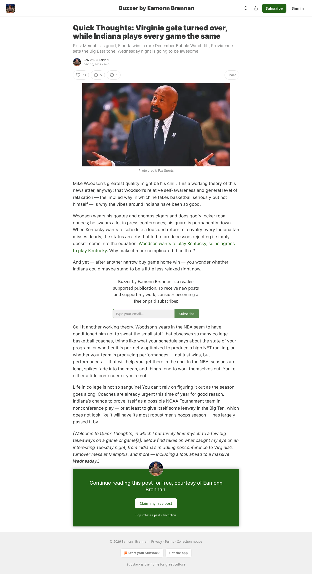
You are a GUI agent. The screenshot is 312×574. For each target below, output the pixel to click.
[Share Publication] (255, 8)
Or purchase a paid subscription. (156, 515)
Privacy (156, 541)
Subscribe (274, 8)
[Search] (245, 8)
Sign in (298, 8)
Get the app (178, 553)
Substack (133, 564)
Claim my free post (156, 503)
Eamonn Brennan (96, 59)
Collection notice (189, 541)
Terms (169, 541)
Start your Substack (144, 553)
